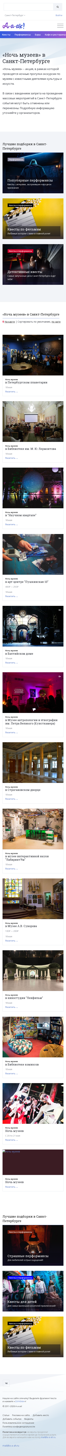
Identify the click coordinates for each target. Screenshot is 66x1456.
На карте (10, 321)
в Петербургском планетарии (26, 382)
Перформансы (23, 34)
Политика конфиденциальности (19, 1426)
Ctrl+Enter (20, 1401)
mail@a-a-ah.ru (48, 1437)
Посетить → (11, 391)
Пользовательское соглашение (18, 1422)
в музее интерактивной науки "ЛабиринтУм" (27, 857)
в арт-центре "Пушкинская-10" (26, 581)
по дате (56, 321)
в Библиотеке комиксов (22, 1064)
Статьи (6, 1415)
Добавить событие (12, 1419)
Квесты (6, 34)
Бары (38, 34)
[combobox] (28, 7)
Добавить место (41, 1415)
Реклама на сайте (21, 1415)
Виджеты (28, 1419)
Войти (59, 15)
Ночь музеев (14, 1131)
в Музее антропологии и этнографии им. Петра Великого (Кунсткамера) (31, 721)
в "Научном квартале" (20, 515)
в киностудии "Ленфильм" (24, 998)
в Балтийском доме (19, 653)
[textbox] (28, 4)
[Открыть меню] (60, 25)
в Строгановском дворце (22, 790)
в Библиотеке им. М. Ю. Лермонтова (30, 448)
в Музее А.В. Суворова (21, 926)
